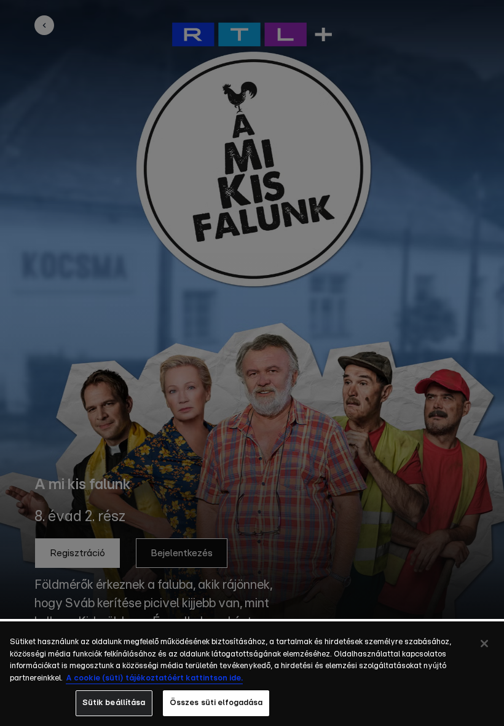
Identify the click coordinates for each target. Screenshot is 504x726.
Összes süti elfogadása (216, 703)
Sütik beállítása (114, 703)
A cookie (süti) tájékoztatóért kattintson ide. (154, 678)
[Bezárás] (484, 643)
